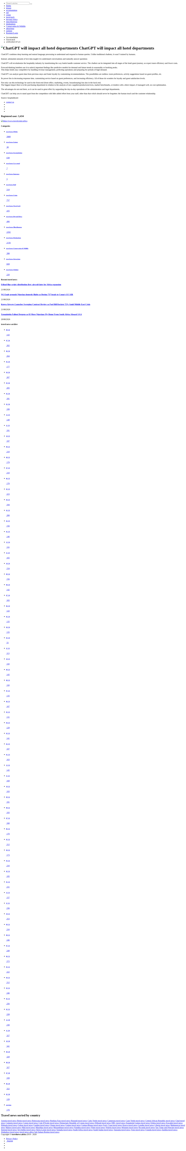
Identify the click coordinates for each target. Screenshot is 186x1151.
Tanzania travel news (122, 1130)
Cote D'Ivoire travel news (49, 1123)
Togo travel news (138, 1130)
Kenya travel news (130, 1125)
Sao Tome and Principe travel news (170, 1127)
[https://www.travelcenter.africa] (14, 121)
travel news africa (27, 1132)
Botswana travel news (41, 1121)
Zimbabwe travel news (10, 1132)
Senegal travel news (9, 1130)
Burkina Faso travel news (60, 1121)
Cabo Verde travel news (97, 1121)
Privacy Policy (12, 1139)
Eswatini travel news (174, 1123)
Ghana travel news (57, 1125)
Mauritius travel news (44, 1127)
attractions (10, 28)
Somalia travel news (64, 1130)
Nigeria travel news (113, 1127)
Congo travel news (30, 1123)
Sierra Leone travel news (46, 1130)
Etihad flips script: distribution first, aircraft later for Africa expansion (31, 284)
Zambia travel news (169, 1130)
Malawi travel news (13, 1127)
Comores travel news (14, 1123)
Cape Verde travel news (135, 1121)
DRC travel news (118, 1123)
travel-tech (10, 17)
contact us (10, 102)
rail (7, 13)
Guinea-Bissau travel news (92, 1125)
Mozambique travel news (63, 1127)
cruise (8, 15)
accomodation (11, 10)
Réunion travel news (130, 1127)
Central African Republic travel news (160, 1121)
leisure (8, 8)
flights (8, 6)
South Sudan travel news (103, 1130)
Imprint (9, 1141)
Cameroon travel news (116, 1121)
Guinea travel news (73, 1125)
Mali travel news (28, 1127)
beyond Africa (11, 19)
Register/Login (12, 33)
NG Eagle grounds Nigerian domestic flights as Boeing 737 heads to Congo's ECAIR (37, 294)
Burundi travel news (79, 1121)
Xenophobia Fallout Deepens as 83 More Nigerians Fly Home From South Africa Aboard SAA (41, 314)
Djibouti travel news (103, 1123)
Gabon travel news (25, 1125)
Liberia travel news (162, 1125)
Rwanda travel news (147, 1127)
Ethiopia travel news (9, 1125)
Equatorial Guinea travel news (138, 1123)
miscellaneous (11, 22)
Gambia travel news (41, 1125)
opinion (9, 31)
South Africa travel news (83, 1130)
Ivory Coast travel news (112, 1125)
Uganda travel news (153, 1130)
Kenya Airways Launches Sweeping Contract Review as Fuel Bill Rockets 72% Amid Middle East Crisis (45, 304)
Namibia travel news (82, 1127)
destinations (10, 24)
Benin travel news (24, 1121)
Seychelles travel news (26, 1130)
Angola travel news (9, 1121)
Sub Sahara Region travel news (46, 1132)
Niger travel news (98, 1127)
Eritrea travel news (158, 1123)
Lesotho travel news (146, 1125)
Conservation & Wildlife (16, 26)
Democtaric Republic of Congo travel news (77, 1123)
